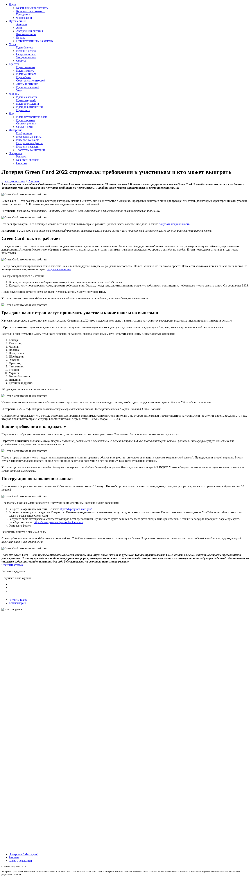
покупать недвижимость (174, 224)
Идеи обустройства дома (31, 116)
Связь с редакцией (20, 860)
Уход (19, 90)
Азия (19, 27)
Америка (21, 24)
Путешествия (17, 21)
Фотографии (24, 17)
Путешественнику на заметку (34, 40)
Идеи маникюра (26, 73)
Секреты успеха (26, 54)
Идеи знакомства (26, 97)
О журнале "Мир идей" (23, 854)
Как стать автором (27, 159)
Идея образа (23, 77)
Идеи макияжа (25, 70)
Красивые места (26, 34)
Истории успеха (26, 50)
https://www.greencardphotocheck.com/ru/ (58, 522)
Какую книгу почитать (30, 11)
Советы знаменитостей (30, 80)
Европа (20, 37)
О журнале (15, 153)
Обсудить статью (12, 564)
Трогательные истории (30, 149)
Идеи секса (23, 110)
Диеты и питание (27, 83)
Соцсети (21, 163)
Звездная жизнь (26, 57)
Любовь (14, 93)
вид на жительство (59, 269)
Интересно (15, 130)
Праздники (23, 14)
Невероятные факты (29, 136)
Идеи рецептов (25, 120)
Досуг (12, 4)
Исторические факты (29, 143)
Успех (12, 44)
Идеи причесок (25, 67)
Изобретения (24, 133)
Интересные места (27, 140)
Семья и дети (24, 126)
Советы (21, 60)
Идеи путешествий (13, 181)
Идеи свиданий (26, 100)
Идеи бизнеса (24, 47)
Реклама (21, 156)
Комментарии (17, 603)
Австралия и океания (29, 30)
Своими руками (26, 123)
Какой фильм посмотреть (32, 7)
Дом (11, 113)
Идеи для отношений (29, 106)
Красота (14, 64)
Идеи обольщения (27, 103)
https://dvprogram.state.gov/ (76, 509)
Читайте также (18, 599)
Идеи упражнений (27, 87)
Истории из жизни (28, 146)
